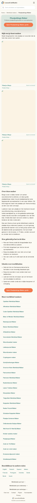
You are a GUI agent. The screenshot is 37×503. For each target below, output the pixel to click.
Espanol (19, 469)
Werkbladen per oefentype (18, 489)
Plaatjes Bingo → (6, 88)
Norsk (4, 476)
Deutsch (11, 469)
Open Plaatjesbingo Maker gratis (18, 25)
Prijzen (20, 492)
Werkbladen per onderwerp (17, 485)
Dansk (28, 472)
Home (3, 12)
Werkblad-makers (12, 12)
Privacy (18, 495)
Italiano (26, 469)
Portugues (13, 472)
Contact (13, 492)
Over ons (6, 492)
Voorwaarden (28, 492)
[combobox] (18, 7)
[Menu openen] (34, 2)
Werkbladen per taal (18, 482)
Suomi (10, 476)
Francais (5, 472)
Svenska (21, 472)
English (5, 469)
